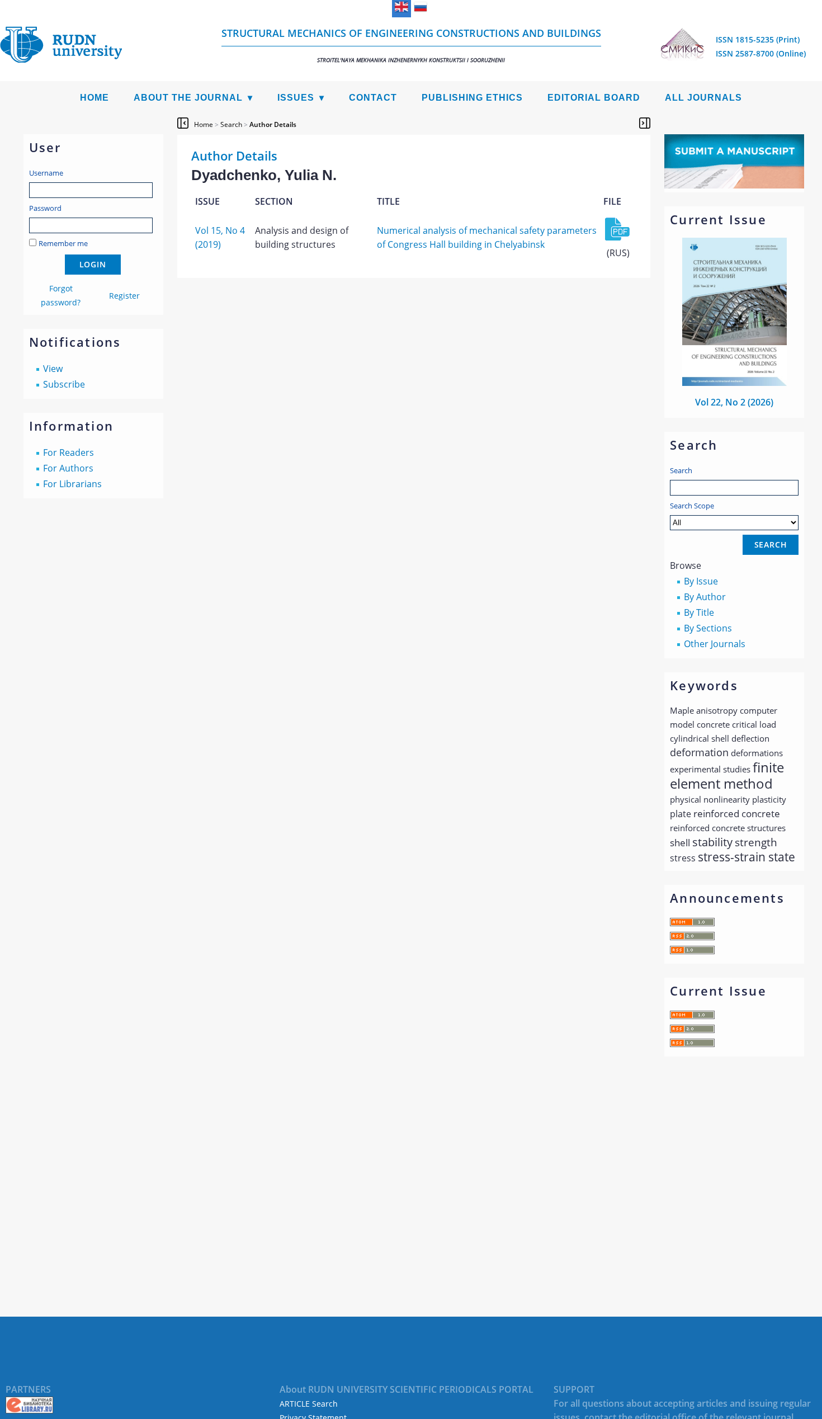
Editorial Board (593, 97)
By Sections (708, 628)
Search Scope (692, 506)
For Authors (68, 468)
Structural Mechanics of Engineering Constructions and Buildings (411, 45)
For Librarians (72, 484)
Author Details (272, 124)
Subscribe (64, 384)
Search (681, 470)
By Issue (701, 581)
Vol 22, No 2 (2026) (734, 402)
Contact (373, 97)
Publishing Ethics (472, 97)
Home (94, 97)
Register (124, 295)
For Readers (68, 452)
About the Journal (188, 97)
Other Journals (714, 644)
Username (46, 173)
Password (45, 208)
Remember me (63, 243)
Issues (295, 97)
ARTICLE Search (309, 1403)
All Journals (703, 97)
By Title (699, 612)
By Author (705, 597)
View (53, 368)
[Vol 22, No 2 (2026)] (734, 382)
